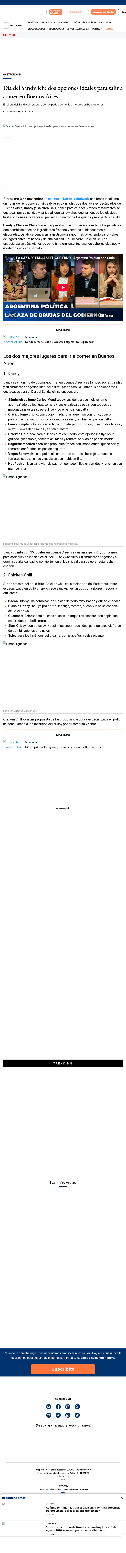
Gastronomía (63, 808)
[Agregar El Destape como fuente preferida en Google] (63, 118)
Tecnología (56, 28)
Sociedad (64, 22)
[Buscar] (43, 11)
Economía (48, 22)
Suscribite (63, 1369)
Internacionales (85, 22)
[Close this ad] (123, 1534)
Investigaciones (78, 28)
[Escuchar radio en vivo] (75, 12)
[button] (7, 142)
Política (33, 22)
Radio (110, 28)
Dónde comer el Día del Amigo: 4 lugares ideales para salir (59, 342)
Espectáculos (36, 28)
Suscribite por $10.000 (103, 11)
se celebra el (66, 199)
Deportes (105, 22)
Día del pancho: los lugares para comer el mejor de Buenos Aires (63, 747)
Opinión (97, 28)
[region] (63, 61)
